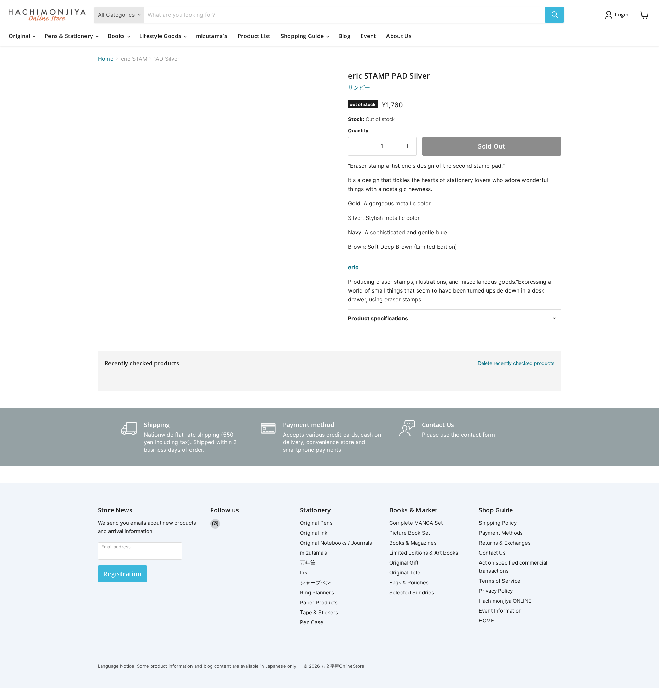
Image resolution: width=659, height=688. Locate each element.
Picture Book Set (409, 533)
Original (20, 36)
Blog (344, 36)
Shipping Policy (498, 523)
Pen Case (311, 622)
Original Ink (313, 533)
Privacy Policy (496, 591)
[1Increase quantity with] (408, 146)
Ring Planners (317, 592)
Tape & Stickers (319, 612)
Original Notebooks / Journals (336, 542)
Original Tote (404, 572)
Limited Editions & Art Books (423, 552)
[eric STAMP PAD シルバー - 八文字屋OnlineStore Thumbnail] (110, 91)
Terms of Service (499, 581)
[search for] (554, 15)
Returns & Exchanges (505, 542)
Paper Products (319, 602)
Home (105, 59)
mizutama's (211, 36)
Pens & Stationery (70, 36)
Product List (254, 36)
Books (117, 36)
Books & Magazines (413, 542)
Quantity (358, 130)
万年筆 (307, 562)
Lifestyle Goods (161, 36)
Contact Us (492, 552)
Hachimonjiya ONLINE (505, 600)
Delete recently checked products (516, 363)
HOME (486, 620)
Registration (122, 574)
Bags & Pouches (409, 582)
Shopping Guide (303, 36)
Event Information (500, 610)
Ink (303, 572)
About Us (399, 36)
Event (368, 36)
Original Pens (316, 523)
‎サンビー (359, 87)
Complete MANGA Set (416, 523)
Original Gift (403, 562)
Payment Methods (501, 533)
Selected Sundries (411, 592)
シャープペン (315, 582)
